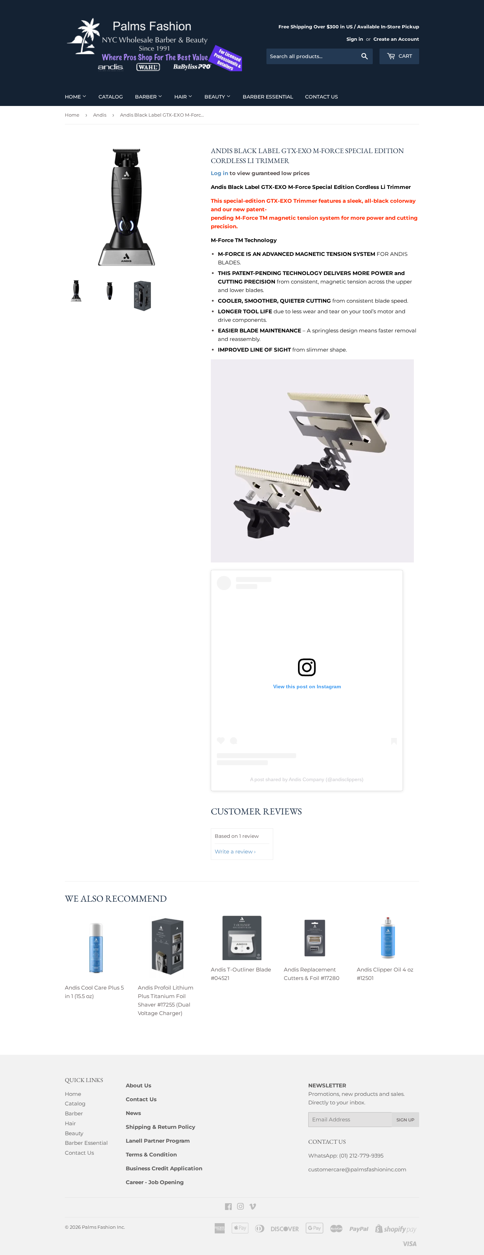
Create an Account (396, 39)
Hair (181, 97)
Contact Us (321, 97)
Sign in (355, 39)
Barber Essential (268, 97)
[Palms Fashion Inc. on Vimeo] (252, 1207)
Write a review (234, 851)
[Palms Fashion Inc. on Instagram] (240, 1207)
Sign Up (405, 1119)
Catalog (111, 97)
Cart (404, 56)
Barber (146, 97)
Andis (99, 115)
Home (73, 97)
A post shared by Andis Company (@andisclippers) (307, 779)
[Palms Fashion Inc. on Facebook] (228, 1207)
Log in (219, 173)
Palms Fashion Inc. (103, 1227)
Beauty (215, 97)
